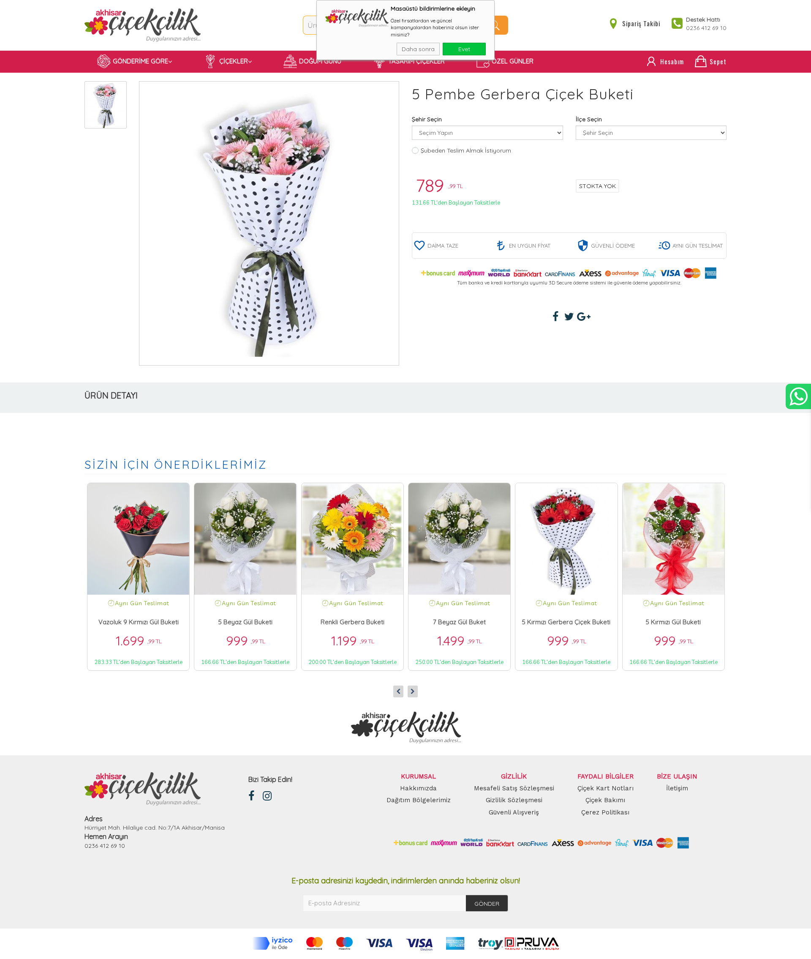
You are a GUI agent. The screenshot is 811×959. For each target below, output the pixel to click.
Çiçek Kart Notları (605, 788)
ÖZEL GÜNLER (512, 61)
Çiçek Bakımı (605, 800)
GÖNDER (486, 903)
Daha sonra (418, 49)
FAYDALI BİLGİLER (605, 776)
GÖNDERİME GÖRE (140, 61)
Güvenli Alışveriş (514, 812)
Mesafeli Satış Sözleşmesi (514, 788)
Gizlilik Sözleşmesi (514, 800)
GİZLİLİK (514, 776)
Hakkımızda (418, 788)
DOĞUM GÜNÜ (320, 61)
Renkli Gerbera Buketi (352, 622)
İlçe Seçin (589, 119)
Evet (464, 49)
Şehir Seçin (427, 119)
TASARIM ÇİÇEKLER (416, 61)
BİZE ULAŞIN (677, 776)
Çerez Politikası (605, 812)
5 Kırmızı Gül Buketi (673, 622)
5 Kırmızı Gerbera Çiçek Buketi (566, 622)
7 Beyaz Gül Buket (459, 622)
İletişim (677, 788)
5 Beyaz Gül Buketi (245, 622)
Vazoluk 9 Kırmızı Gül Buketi (138, 622)
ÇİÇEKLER (233, 61)
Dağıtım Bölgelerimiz (418, 800)
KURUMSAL (418, 776)
